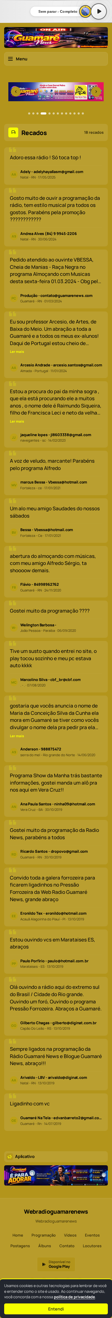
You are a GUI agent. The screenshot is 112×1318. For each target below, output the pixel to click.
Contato (66, 1245)
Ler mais (17, 351)
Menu (21, 59)
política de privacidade (74, 1296)
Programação (44, 1235)
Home (18, 1235)
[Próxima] (96, 92)
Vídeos (70, 1235)
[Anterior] (16, 92)
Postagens (20, 1245)
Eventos (92, 1235)
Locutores (92, 1245)
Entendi (56, 1309)
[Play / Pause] (99, 11)
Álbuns (44, 1245)
